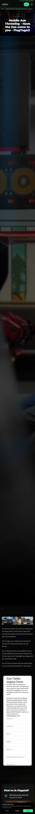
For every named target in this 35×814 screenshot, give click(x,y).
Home (2, 9)
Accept (28, 810)
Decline (17, 810)
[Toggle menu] (32, 4)
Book (26, 4)
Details (7, 810)
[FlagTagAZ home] (5, 4)
